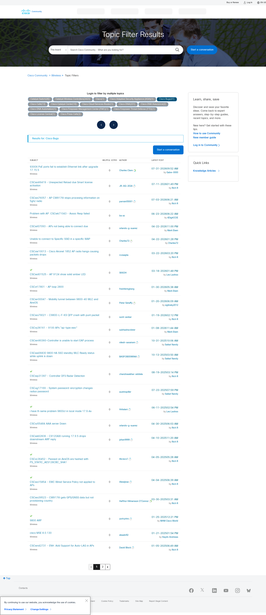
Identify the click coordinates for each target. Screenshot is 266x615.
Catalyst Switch (38, 99)
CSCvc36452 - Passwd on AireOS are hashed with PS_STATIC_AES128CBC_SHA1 (59, 461)
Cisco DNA (124, 104)
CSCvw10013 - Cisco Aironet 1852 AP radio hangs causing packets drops (64, 253)
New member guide (204, 137)
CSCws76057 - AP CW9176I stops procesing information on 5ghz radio (65, 199)
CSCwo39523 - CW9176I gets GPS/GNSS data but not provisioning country (62, 499)
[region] (45, 606)
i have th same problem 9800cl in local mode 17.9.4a (60, 411)
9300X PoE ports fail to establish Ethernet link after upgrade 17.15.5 (64, 168)
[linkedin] (214, 590)
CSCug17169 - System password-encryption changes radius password (61, 390)
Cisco (98, 99)
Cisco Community (37, 75)
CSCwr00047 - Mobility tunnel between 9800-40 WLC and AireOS (64, 301)
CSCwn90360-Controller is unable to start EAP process (62, 341)
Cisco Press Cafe (69, 114)
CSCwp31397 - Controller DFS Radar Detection (57, 376)
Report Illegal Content (158, 601)
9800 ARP (36, 520)
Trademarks (124, 601)
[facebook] (191, 590)
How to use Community (206, 133)
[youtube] (226, 590)
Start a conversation (202, 50)
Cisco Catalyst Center (62, 104)
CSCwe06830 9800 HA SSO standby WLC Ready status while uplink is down (62, 355)
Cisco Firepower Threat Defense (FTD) (133, 109)
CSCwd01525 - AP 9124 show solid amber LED (58, 274)
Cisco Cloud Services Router (96, 104)
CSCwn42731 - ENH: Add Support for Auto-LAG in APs (62, 546)
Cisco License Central (41, 114)
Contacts (23, 588)
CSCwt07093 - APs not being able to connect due (59, 226)
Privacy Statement (14, 609)
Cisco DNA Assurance (152, 104)
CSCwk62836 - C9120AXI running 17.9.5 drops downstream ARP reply (58, 438)
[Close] (86, 600)
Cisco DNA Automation (41, 109)
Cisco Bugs (164, 99)
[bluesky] (248, 590)
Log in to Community (205, 145)
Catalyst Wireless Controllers (70, 99)
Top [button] (8, 578)
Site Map (139, 601)
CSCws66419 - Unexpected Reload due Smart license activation (61, 184)
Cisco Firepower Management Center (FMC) (83, 109)
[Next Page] (107, 567)
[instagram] (237, 590)
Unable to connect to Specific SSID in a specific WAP (60, 239)
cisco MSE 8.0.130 (41, 533)
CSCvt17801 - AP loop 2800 (47, 287)
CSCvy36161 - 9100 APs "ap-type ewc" (53, 328)
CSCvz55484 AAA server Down (48, 424)
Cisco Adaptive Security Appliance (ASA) (130, 99)
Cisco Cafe (35, 104)
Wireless (56, 75)
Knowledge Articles (204, 171)
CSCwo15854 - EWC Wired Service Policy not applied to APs (62, 483)
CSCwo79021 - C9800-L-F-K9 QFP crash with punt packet (64, 315)
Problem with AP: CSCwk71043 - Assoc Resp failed (60, 214)
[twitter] (203, 590)
